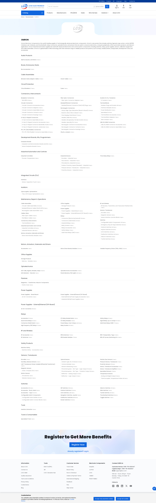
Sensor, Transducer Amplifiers (108, 369)
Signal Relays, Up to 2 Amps (108, 320)
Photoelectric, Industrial (68, 163)
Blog (22, 488)
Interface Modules (106, 108)
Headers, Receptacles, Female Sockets (73, 120)
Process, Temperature (28, 158)
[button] (78, 6)
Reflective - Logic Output (69, 376)
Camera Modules (67, 364)
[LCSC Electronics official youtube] (131, 486)
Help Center (70, 488)
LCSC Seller (24, 473)
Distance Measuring (67, 366)
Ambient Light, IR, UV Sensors (70, 362)
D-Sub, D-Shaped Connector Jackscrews (34, 127)
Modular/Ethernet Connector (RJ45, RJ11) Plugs (75, 105)
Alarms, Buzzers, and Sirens (29, 60)
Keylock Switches (106, 229)
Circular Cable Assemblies (29, 206)
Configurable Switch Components (111, 222)
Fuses (62, 88)
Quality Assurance (26, 476)
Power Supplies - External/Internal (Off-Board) (75, 213)
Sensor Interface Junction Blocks (110, 217)
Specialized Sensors (106, 371)
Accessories (24, 248)
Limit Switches (105, 232)
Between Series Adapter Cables (30, 79)
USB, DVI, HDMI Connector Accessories (112, 124)
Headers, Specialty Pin (68, 122)
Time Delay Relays (105, 156)
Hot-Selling (101, 1)
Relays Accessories (67, 228)
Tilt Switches (25, 375)
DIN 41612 (24, 100)
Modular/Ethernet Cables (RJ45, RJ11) (32, 208)
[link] (49, 13)
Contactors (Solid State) (69, 221)
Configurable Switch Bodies (30, 397)
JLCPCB (91, 470)
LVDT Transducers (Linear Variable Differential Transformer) (38, 364)
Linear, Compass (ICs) (28, 370)
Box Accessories (25, 69)
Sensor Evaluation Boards (29, 146)
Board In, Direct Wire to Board (70, 113)
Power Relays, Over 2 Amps (68, 323)
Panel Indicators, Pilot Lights (69, 273)
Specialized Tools (26, 419)
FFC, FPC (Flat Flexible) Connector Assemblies (35, 132)
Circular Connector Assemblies (31, 110)
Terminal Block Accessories (109, 115)
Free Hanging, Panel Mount (69, 115)
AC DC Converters (27, 297)
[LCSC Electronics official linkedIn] (122, 486)
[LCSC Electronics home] (32, 6)
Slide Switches (104, 390)
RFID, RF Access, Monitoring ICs (109, 337)
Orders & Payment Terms (74, 476)
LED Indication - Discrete (28, 273)
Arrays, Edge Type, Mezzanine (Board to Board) (75, 110)
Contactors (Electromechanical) (71, 218)
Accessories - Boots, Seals (28, 390)
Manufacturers (29, 17)
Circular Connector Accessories (31, 105)
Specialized (104, 112)
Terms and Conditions (27, 479)
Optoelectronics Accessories (69, 270)
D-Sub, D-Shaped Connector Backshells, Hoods (35, 124)
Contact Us (132, 1)
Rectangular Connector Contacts (71, 127)
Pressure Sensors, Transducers (109, 362)
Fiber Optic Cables (27, 215)
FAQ (68, 485)
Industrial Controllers (28, 228)
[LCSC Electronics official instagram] (113, 486)
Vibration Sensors (27, 378)
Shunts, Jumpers (65, 132)
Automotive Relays (26, 320)
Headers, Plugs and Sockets (109, 105)
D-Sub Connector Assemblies (30, 120)
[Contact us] (154, 489)
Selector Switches (106, 236)
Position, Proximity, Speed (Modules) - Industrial (75, 165)
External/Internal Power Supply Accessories (74, 297)
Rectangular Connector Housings (71, 129)
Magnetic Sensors (106, 215)
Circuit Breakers (25, 88)
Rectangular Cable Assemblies (31, 210)
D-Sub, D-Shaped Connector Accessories (34, 122)
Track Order (70, 466)
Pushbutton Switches (107, 234)
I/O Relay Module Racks (67, 318)
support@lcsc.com (121, 471)
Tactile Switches (106, 239)
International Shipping (73, 479)
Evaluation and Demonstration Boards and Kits (35, 144)
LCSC (90, 473)
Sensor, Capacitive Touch (29, 182)
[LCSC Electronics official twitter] (126, 486)
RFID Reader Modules (67, 337)
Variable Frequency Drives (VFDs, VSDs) (111, 248)
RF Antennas (24, 337)
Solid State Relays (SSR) (68, 232)
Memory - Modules (27, 261)
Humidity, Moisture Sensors (29, 362)
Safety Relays (66, 230)
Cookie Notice (25, 485)
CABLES (91, 476)
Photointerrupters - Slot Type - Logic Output (74, 369)
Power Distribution (106, 110)
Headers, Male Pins (67, 117)
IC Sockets (104, 100)
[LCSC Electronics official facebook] (117, 486)
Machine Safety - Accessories (30, 350)
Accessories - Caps (26, 393)
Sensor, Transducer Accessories (109, 366)
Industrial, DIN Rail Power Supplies (71, 299)
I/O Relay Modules (66, 320)
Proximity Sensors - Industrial (70, 170)
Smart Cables (65, 79)
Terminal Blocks (26, 223)
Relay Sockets (66, 225)
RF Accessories (25, 335)
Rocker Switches (65, 400)
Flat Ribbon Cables (27, 218)
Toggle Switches (105, 397)
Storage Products (67, 206)
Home (22, 17)
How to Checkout (71, 473)
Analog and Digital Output (108, 376)
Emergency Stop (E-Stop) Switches (111, 225)
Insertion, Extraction (27, 409)
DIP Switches (64, 388)
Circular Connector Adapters (30, 108)
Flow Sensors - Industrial (68, 160)
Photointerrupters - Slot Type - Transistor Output (76, 371)
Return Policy (70, 470)
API (113, 1)
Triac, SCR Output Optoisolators (31, 194)
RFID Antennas (65, 335)
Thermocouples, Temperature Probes (112, 378)
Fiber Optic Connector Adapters (71, 100)
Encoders (104, 212)
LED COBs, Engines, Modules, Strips (31, 270)
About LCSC (24, 466)
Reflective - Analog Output (69, 373)
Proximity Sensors (105, 364)
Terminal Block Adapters (108, 117)
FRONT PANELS (93, 479)
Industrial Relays (66, 223)
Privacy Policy (25, 482)
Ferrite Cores (26, 285)
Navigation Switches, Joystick (69, 395)
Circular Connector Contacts (30, 112)
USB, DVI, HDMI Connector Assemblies (111, 127)
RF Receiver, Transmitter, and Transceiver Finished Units (117, 206)
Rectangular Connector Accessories (72, 124)
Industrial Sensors (27, 230)
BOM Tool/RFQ (48, 466)
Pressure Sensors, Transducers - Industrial (73, 168)
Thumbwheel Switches (106, 395)
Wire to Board (105, 119)
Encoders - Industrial (68, 158)
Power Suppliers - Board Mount (70, 211)
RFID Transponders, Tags (107, 335)
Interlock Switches (106, 227)
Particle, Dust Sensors (106, 359)
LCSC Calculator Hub (50, 473)
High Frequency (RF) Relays (29, 325)
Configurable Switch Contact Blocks (32, 400)
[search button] (107, 6)
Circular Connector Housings (30, 115)
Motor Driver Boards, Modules (30, 235)
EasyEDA (91, 466)
